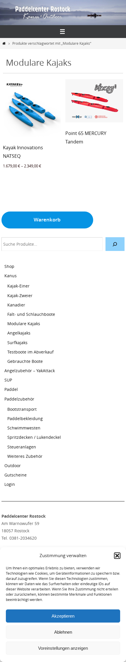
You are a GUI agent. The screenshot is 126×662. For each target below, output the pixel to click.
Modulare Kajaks (23, 323)
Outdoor (12, 465)
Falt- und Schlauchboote (31, 314)
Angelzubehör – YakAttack (29, 370)
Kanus (10, 275)
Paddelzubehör (19, 399)
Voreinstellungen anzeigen (63, 648)
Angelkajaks (18, 333)
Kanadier (16, 305)
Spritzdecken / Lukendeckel (34, 437)
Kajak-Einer (18, 286)
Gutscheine (15, 475)
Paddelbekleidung (25, 418)
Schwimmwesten (23, 428)
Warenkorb (47, 219)
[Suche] (115, 244)
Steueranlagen (21, 447)
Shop (9, 266)
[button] (117, 556)
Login (9, 484)
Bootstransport (22, 409)
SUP (8, 380)
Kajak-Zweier (20, 295)
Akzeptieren (63, 616)
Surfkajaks (17, 342)
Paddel (11, 389)
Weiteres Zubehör (24, 456)
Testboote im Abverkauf (30, 352)
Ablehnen (63, 632)
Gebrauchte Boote (25, 361)
